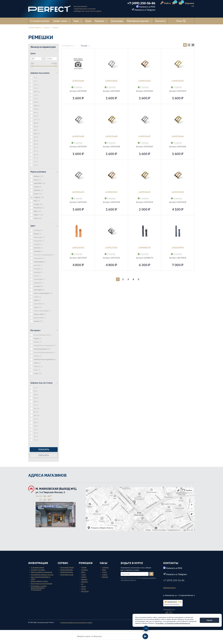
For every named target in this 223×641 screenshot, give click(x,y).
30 (36, 162)
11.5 (36, 92)
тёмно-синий (40, 314)
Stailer (38, 215)
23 (36, 144)
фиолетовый (40, 318)
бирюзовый (39, 237)
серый (37, 297)
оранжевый (39, 279)
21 (36, 137)
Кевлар (38, 342)
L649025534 (111, 192)
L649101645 (78, 192)
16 (36, 113)
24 (36, 148)
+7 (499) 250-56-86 (141, 3)
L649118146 (111, 81)
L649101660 (144, 81)
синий (37, 300)
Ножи (88, 21)
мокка (37, 276)
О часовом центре (39, 21)
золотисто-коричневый (44, 255)
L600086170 (144, 247)
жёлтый (38, 248)
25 (36, 151)
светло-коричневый (43, 293)
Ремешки (99, 21)
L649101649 (78, 136)
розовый (38, 286)
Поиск (179, 21)
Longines (39, 197)
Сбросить (43, 455)
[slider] (32, 66)
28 (36, 436)
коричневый (39, 262)
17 (36, 116)
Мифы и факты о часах (39, 581)
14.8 (36, 106)
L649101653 (144, 192)
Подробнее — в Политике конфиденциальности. (172, 623)
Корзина (189, 3)
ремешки (86, 563)
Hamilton (38, 190)
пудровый (39, 283)
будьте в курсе (132, 563)
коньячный (39, 258)
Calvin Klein (39, 183)
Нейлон (38, 356)
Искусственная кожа (43, 335)
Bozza (37, 180)
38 (36, 165)
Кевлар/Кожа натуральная (45, 345)
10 (36, 85)
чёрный (38, 321)
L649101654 (178, 192)
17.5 (36, 120)
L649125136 (111, 247)
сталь (37, 307)
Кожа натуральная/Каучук (44, 352)
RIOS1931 (39, 208)
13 (36, 99)
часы (103, 563)
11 (36, 88)
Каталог (47, 27)
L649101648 (111, 136)
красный (38, 265)
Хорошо (209, 620)
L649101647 (144, 136)
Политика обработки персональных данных (76, 622)
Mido (37, 201)
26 (36, 155)
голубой (38, 244)
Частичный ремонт (67, 567)
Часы (76, 21)
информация (38, 563)
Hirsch (38, 194)
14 (36, 102)
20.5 (36, 134)
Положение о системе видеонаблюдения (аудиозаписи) (38, 588)
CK (82, 584)
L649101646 (178, 136)
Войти (167, 3)
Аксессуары (117, 21)
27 (36, 158)
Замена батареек (66, 570)
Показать (43, 449)
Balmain (38, 176)
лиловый (38, 269)
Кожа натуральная (42, 349)
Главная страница (34, 27)
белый (37, 234)
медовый (38, 272)
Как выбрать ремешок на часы (42, 574)
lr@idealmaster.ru (169, 588)
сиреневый (39, 304)
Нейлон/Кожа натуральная (45, 359)
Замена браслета (66, 572)
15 (36, 109)
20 (36, 130)
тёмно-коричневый (42, 311)
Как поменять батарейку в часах (40, 578)
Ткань (37, 370)
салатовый (39, 290)
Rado (37, 211)
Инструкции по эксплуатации (41, 583)
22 (36, 141)
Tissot (38, 218)
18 (36, 123)
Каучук (37, 338)
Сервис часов (60, 21)
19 (36, 127)
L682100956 (178, 247)
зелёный (38, 251)
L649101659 (178, 81)
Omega (38, 204)
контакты (170, 563)
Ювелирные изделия (138, 21)
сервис (63, 563)
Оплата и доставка (38, 570)
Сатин (37, 363)
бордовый (39, 241)
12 (36, 95)
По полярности (67, 46)
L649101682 (78, 81)
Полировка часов (66, 574)
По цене (84, 46)
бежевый (38, 230)
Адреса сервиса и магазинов (41, 572)
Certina (37, 187)
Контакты (160, 21)
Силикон (38, 366)
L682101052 (78, 247)
